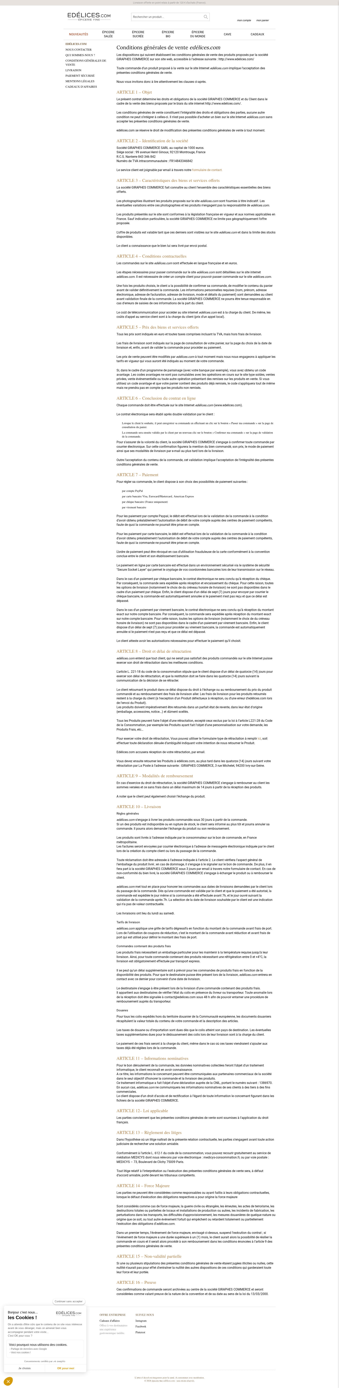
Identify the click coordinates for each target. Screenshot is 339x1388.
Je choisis (24, 1368)
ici (259, 738)
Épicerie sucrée (138, 34)
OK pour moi (65, 1368)
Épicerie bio (168, 34)
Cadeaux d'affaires (110, 1320)
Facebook (141, 1326)
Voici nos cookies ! (21, 1352)
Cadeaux (257, 34)
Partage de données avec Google (29, 1349)
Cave (227, 34)
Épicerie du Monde (197, 34)
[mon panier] (262, 15)
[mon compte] (244, 15)
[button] (8, 1381)
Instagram (141, 1320)
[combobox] (170, 17)
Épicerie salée (108, 34)
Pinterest (140, 1332)
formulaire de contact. (207, 170)
